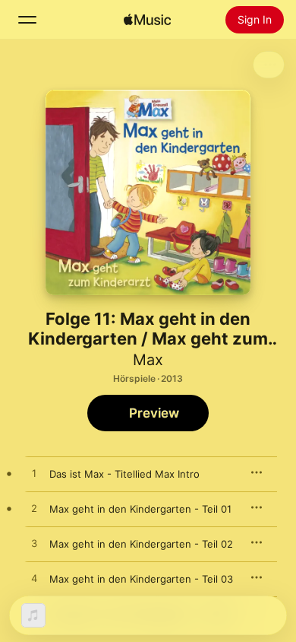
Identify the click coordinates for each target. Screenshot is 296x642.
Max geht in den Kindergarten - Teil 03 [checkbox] (141, 579)
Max (148, 360)
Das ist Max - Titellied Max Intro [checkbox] (124, 474)
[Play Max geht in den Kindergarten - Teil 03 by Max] (34, 579)
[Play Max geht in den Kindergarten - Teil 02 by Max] (34, 544)
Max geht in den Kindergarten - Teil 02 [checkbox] (141, 544)
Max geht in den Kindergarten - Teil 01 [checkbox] (140, 509)
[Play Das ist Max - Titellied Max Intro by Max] (34, 474)
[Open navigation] (27, 20)
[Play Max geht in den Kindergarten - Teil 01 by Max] (34, 509)
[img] (147, 20)
